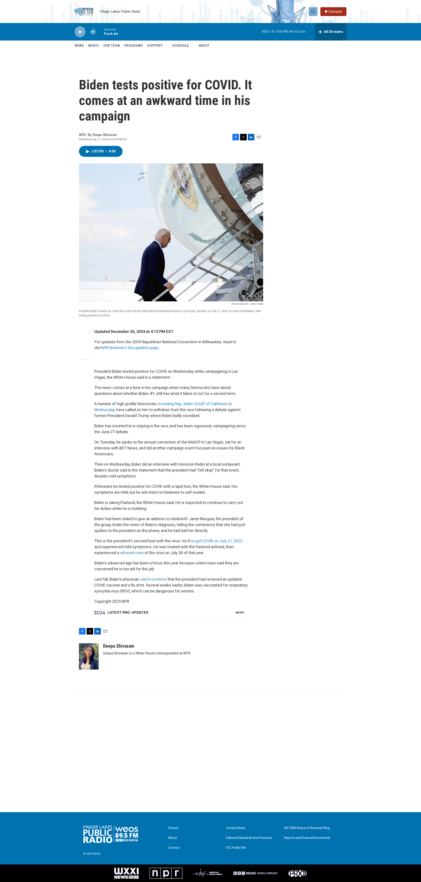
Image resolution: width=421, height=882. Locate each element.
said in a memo (153, 579)
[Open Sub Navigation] (166, 45)
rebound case (132, 552)
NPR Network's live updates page (130, 347)
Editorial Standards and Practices (249, 838)
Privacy (173, 828)
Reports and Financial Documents (307, 838)
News (79, 45)
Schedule (180, 45)
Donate (335, 11)
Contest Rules (235, 828)
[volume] (93, 32)
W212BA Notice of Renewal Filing (307, 828)
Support (155, 45)
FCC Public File (236, 847)
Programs (133, 45)
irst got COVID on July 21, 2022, (216, 541)
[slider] (100, 31)
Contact (173, 847)
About (203, 45)
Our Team (111, 45)
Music (93, 45)
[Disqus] (210, 753)
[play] (80, 31)
